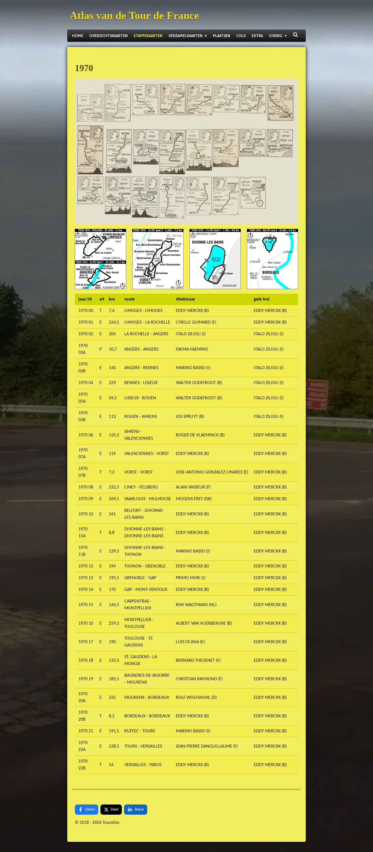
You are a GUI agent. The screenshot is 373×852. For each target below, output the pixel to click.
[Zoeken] (295, 35)
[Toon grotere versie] (186, 151)
